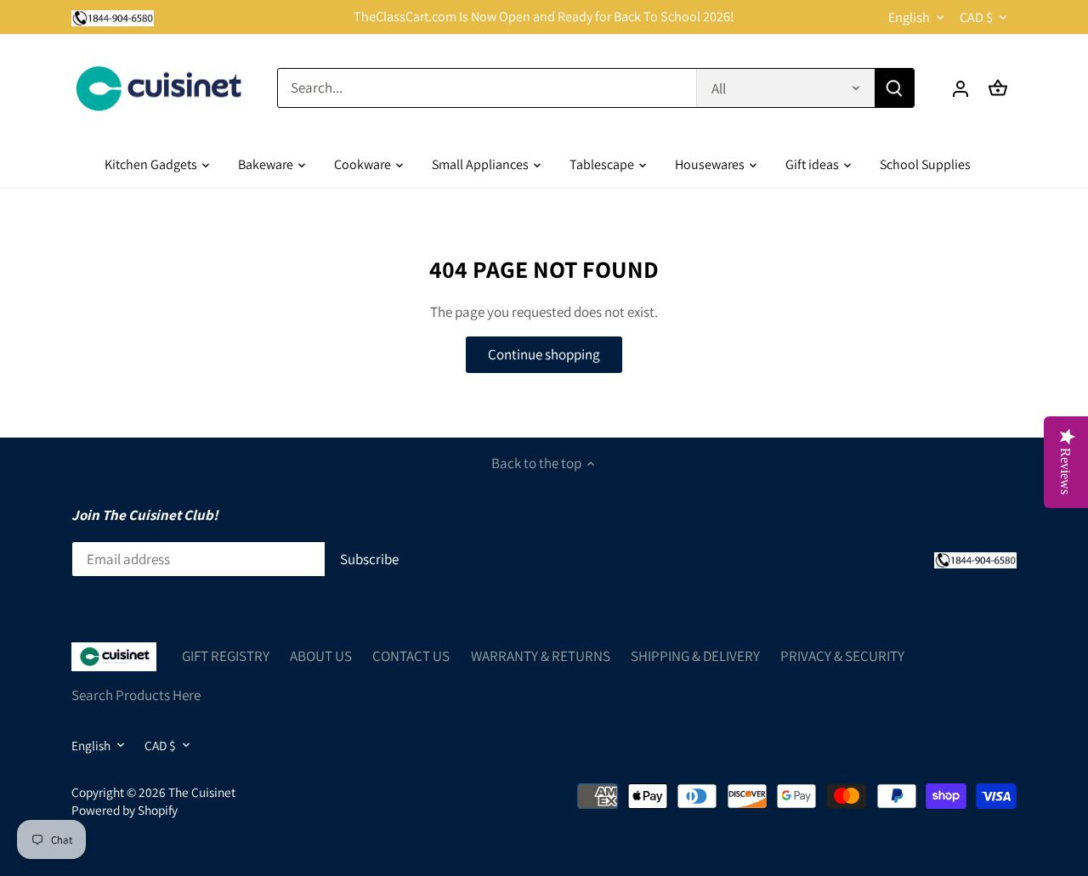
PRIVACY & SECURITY (842, 656)
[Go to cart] (998, 88)
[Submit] (894, 88)
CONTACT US (411, 656)
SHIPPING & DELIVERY (695, 656)
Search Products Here (136, 695)
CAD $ (976, 17)
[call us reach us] (112, 17)
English (909, 17)
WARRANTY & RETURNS (540, 656)
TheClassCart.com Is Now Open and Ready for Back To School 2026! (544, 16)
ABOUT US (321, 656)
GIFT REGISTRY (225, 656)
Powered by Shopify (124, 809)
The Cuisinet (201, 791)
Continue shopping (544, 354)
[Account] (960, 88)
